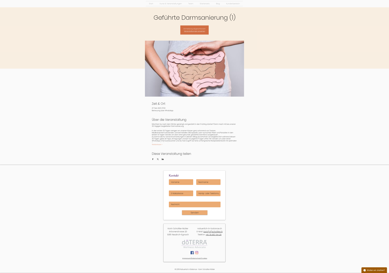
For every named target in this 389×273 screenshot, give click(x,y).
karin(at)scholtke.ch (213, 231)
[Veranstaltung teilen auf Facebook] (153, 159)
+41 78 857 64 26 (213, 234)
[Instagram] (196, 252)
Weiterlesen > (157, 144)
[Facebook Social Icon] (192, 252)
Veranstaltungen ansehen (194, 31)
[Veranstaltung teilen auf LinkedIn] (163, 159)
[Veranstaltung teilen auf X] (158, 159)
